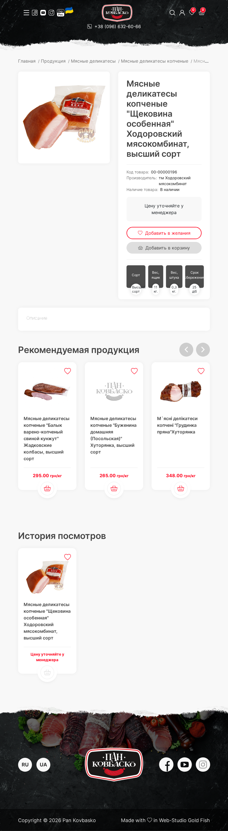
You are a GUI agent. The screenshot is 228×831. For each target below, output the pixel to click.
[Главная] (117, 13)
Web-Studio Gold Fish (184, 820)
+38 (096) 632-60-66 (117, 26)
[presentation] (186, 350)
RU (25, 765)
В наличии (169, 189)
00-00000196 (164, 172)
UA (43, 765)
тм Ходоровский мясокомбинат (174, 180)
